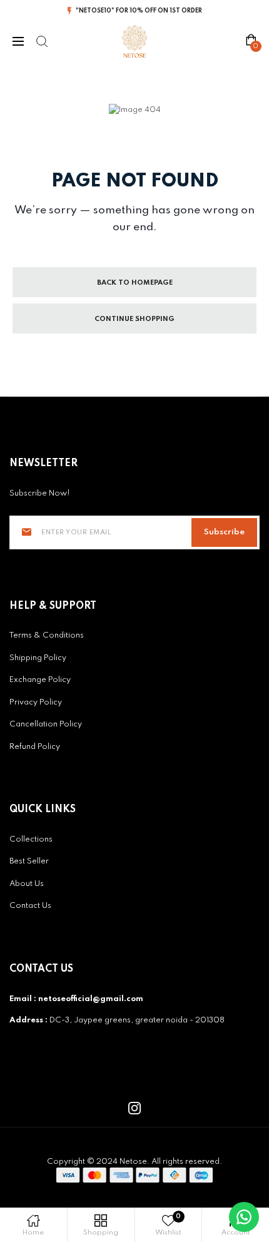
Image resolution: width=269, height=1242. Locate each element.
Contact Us (30, 906)
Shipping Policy (37, 658)
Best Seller (29, 861)
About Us (26, 884)
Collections (31, 839)
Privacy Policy (35, 702)
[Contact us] (244, 1217)
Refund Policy (34, 747)
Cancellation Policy (45, 724)
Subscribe (224, 532)
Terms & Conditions (46, 635)
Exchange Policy (40, 680)
